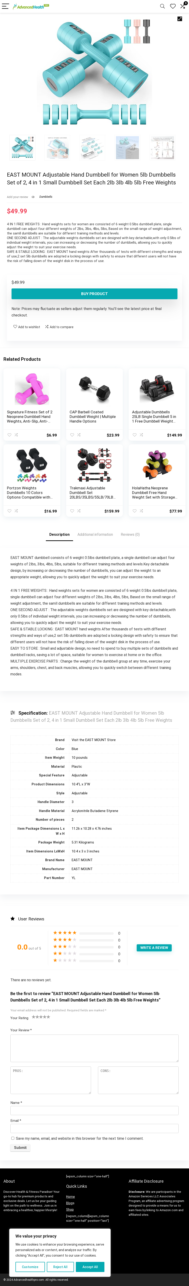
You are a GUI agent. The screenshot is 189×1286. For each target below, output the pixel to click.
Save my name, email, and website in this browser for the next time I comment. (80, 1138)
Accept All (90, 1267)
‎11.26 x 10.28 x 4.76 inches (92, 829)
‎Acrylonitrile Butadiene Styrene (95, 811)
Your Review (21, 1030)
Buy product (94, 293)
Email (15, 1121)
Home (70, 1197)
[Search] (162, 6)
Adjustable (80, 775)
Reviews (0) (130, 534)
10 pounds (80, 758)
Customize (30, 1267)
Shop (70, 1209)
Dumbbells (45, 196)
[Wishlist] (173, 6)
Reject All (60, 1267)
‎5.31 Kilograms (83, 842)
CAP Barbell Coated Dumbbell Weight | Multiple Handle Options (93, 416)
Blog (69, 1203)
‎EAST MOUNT (82, 860)
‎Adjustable (80, 793)
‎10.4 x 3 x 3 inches (85, 851)
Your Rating (19, 1018)
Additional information (95, 534)
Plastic (77, 767)
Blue (75, 749)
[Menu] (5, 6)
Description (59, 534)
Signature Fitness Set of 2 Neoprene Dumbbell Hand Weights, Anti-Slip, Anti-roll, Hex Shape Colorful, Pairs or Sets (29, 421)
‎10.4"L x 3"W (81, 784)
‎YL (73, 878)
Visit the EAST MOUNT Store (94, 740)
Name (16, 1103)
